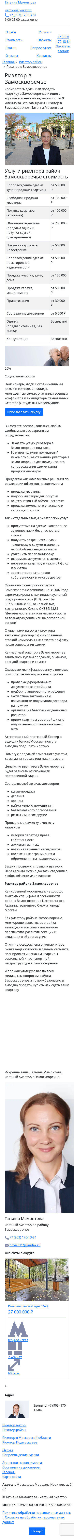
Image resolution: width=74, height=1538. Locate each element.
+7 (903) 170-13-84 (22, 15)
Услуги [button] (44, 32)
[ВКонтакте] (6, 1420)
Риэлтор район (14, 1430)
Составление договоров (21, 1467)
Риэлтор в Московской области (26, 1437)
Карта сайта (11, 1477)
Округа (7, 1450)
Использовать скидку (20, 412)
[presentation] (5, 1385)
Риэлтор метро (14, 1425)
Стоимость (14, 40)
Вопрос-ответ (41, 48)
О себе (11, 32)
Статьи (11, 48)
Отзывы (12, 55)
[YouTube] (10, 1420)
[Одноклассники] (8, 1420)
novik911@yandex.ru (24, 1245)
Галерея (8, 1472)
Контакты (44, 55)
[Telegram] (13, 1420)
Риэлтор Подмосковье (19, 1442)
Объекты (44, 40)
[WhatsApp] (3, 1420)
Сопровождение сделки (20, 1455)
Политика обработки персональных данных (36, 1512)
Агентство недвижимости (22, 1462)
